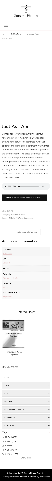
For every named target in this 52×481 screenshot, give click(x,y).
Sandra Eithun (26, 16)
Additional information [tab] (27, 232)
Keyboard (7, 296)
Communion (29, 218)
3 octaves (7, 253)
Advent (10, 445)
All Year (19, 218)
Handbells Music (18, 214)
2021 (5, 287)
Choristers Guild (10, 278)
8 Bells (10, 441)
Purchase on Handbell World (24, 197)
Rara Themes (21, 476)
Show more (26, 457)
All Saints (11, 450)
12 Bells (11, 218)
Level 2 (6, 262)
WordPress (45, 476)
